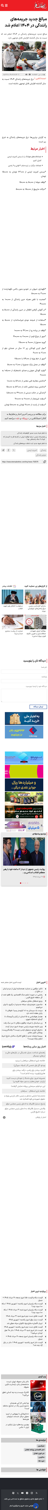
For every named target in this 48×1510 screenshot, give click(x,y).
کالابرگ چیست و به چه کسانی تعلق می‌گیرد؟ (15, 1394)
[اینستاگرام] (30, 1493)
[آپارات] (12, 1493)
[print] (26, 74)
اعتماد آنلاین (13, 1499)
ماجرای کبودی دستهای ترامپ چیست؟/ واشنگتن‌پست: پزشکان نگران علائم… (22, 1031)
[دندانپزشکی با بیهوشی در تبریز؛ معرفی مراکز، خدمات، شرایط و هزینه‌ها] (38, 1418)
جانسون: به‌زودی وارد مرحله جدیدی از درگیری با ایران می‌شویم (22, 1006)
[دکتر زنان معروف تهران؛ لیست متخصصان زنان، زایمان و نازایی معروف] (38, 1385)
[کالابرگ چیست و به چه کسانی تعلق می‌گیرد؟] (38, 1396)
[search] (2, 5)
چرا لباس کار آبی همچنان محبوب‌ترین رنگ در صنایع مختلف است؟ (16, 1406)
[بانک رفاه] (24, 825)
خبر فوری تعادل (39, 1453)
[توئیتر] (16, 1493)
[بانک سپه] (24, 784)
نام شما (44, 667)
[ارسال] (30, 74)
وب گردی (42, 1376)
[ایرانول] (24, 798)
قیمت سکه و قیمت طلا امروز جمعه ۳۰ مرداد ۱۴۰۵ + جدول (22, 1299)
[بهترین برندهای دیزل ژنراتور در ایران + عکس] (38, 1428)
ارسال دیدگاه (38, 706)
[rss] (35, 1493)
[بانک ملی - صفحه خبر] (24, 718)
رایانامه (44, 677)
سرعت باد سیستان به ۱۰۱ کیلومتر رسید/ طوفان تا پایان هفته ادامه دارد (24, 1012)
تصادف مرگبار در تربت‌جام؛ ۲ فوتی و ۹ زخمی (24, 165)
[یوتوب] (21, 1493)
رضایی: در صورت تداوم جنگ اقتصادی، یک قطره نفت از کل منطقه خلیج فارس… (21, 996)
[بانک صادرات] (24, 758)
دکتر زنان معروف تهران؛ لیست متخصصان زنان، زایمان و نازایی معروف (17, 1384)
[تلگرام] (3, 450)
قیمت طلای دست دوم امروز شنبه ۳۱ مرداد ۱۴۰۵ (24, 1316)
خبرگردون (41, 1446)
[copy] (44, 462)
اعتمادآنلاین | (40, 78)
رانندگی (43, 450)
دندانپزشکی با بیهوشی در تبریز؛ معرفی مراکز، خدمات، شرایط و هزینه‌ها (17, 1417)
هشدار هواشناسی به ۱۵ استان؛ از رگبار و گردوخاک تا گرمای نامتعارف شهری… (23, 1018)
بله (17, 418)
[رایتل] (24, 771)
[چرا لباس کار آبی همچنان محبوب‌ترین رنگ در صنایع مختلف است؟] (38, 1407)
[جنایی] (24, 811)
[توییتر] (14, 450)
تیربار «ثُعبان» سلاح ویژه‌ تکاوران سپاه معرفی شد (24, 1323)
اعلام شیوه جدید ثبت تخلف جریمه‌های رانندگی (29, 443)
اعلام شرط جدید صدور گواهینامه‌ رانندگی (31, 433)
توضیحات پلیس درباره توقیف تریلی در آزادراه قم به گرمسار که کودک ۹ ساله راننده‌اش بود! (24, 438)
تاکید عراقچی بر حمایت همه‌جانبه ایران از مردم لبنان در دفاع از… (22, 990)
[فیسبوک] (8, 450)
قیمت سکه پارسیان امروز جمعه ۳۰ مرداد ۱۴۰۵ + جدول (24, 1338)
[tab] (27, 883)
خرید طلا (41, 1461)
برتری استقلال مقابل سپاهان (31, 1001)
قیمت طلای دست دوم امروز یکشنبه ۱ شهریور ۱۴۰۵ (23, 1327)
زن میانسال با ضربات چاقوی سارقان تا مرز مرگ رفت (23, 1023)
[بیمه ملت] (24, 732)
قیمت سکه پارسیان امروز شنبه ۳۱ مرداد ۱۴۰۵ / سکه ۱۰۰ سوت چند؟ (23, 1311)
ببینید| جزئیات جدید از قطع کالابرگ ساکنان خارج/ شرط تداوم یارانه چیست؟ (22, 1037)
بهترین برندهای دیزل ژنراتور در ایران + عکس (17, 1426)
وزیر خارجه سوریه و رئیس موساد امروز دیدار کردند (23, 1026)
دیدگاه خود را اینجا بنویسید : (36, 686)
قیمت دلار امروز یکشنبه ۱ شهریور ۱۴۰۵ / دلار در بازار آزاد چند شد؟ (22, 1344)
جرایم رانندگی (41, 455)
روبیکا (25, 418)
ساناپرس (41, 1457)
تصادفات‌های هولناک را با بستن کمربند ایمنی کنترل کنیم (24, 158)
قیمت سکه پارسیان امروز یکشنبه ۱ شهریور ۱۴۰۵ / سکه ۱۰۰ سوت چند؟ (22, 1305)
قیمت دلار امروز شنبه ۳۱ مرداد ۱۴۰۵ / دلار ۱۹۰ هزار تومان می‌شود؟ (23, 1331)
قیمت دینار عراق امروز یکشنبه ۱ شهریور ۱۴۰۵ (25, 1319)
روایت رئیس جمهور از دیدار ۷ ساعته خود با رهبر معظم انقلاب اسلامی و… (24, 871)
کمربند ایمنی (32, 450)
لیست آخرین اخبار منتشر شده (11, 982)
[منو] (6, 5)
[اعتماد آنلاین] (40, 5)
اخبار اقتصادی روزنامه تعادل (34, 1449)
